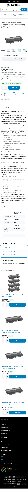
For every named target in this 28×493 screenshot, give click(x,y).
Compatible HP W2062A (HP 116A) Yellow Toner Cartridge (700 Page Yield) (13, 403)
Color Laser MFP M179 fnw (10, 254)
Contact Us (4, 433)
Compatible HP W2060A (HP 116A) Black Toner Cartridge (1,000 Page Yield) (13, 331)
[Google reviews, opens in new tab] (9, 469)
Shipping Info (4, 447)
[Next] (23, 39)
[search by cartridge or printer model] (14, 9)
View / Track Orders (6, 444)
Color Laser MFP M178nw (9, 251)
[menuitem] (14, 1)
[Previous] (4, 39)
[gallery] (14, 39)
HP (8, 14)
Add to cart (14, 87)
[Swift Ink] (14, 5)
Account (3, 441)
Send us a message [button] (8, 460)
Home (4, 14)
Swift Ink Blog (4, 427)
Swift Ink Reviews (5, 430)
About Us (3, 424)
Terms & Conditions (16, 479)
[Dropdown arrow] (25, 247)
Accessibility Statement (16, 481)
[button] (2, 5)
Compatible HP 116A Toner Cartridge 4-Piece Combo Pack (12, 295)
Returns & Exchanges (6, 450)
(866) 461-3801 (7, 463)
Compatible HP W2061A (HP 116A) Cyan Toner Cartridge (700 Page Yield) (12, 367)
